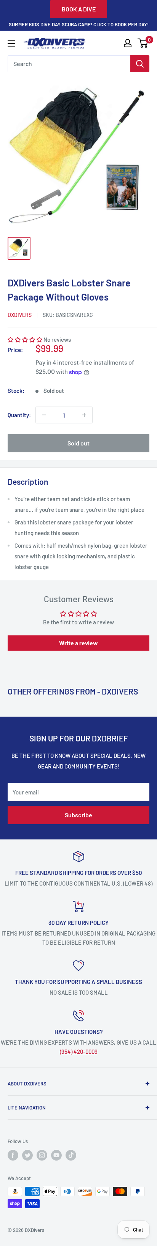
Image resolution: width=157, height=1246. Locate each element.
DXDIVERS (20, 315)
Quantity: (19, 415)
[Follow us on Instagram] (42, 1155)
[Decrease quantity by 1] (44, 415)
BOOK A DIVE (79, 9)
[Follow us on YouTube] (56, 1155)
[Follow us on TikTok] (71, 1155)
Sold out (78, 443)
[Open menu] (11, 43)
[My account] (127, 43)
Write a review (78, 642)
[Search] (139, 63)
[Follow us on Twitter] (27, 1155)
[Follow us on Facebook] (13, 1155)
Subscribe (78, 814)
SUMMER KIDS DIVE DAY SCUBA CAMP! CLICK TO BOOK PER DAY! (79, 24)
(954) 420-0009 (79, 1051)
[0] (143, 43)
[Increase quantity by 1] (84, 415)
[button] (25, 339)
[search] (69, 63)
